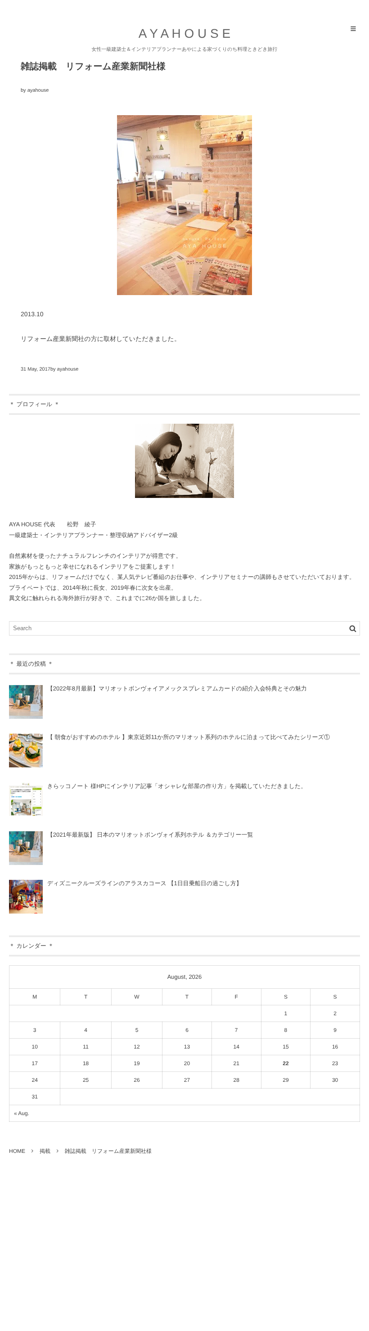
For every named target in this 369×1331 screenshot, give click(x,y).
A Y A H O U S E (184, 33)
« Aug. (21, 1113)
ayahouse (38, 90)
